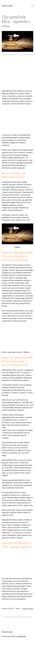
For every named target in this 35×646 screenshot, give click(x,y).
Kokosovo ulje (7, 5)
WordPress (22, 636)
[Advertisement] (17, 74)
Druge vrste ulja (27, 608)
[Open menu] (32, 6)
